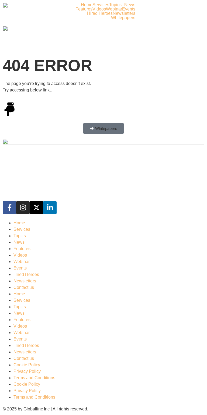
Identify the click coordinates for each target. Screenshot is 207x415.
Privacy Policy (27, 371)
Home (86, 5)
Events (128, 9)
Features (83, 9)
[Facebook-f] (9, 207)
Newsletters (124, 13)
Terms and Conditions (34, 377)
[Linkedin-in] (50, 207)
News (129, 5)
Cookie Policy (26, 365)
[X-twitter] (36, 207)
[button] (116, 5)
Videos (99, 9)
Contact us (23, 287)
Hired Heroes (100, 13)
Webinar (114, 9)
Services (100, 5)
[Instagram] (23, 207)
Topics (115, 5)
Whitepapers (123, 18)
